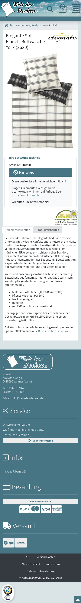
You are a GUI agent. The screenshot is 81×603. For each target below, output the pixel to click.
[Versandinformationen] (15, 543)
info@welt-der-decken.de (28, 398)
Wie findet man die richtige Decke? (24, 430)
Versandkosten (46, 557)
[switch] (8, 598)
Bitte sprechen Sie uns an (54, 331)
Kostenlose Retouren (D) (18, 435)
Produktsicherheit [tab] (48, 230)
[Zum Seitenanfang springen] (78, 601)
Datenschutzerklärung (40, 571)
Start (12, 25)
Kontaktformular (30, 195)
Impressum (53, 564)
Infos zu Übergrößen (15, 471)
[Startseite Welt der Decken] (28, 361)
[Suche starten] (69, 23)
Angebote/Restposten (32, 25)
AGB (28, 557)
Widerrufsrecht (30, 564)
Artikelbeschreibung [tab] (17, 230)
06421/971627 (17, 388)
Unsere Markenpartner (17, 425)
